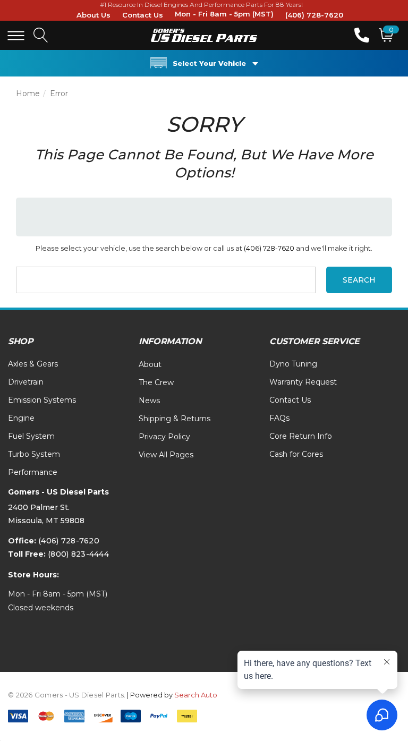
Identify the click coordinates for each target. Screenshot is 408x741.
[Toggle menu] (15, 35)
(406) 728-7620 (314, 15)
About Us (93, 15)
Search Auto (195, 695)
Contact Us (142, 15)
